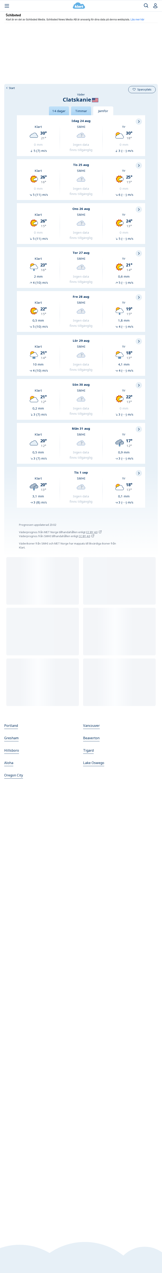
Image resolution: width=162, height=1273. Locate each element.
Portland (11, 725)
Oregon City (13, 775)
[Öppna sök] (146, 5)
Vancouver (91, 725)
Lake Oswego (93, 762)
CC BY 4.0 (91, 532)
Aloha (8, 762)
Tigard (88, 750)
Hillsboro (11, 750)
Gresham (11, 738)
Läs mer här (137, 19)
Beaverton (91, 738)
